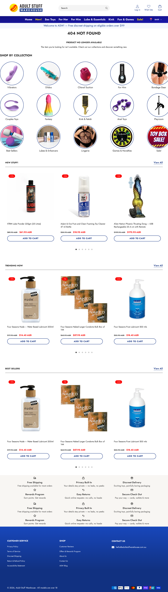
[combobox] (84, 8)
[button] (160, 8)
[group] (12, 75)
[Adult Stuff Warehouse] (26, 8)
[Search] (106, 8)
